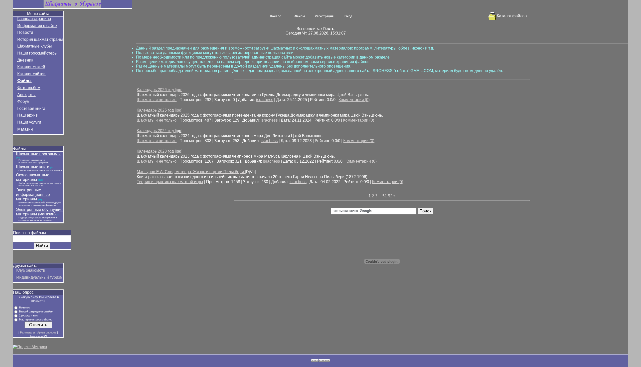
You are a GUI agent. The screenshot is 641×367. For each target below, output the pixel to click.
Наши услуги (29, 122)
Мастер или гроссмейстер (35, 319)
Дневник (25, 60)
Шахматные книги (32, 167)
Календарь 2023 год (156, 151)
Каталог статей (31, 67)
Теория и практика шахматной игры (170, 182)
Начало (275, 16)
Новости (25, 32)
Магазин (25, 129)
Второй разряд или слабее (36, 311)
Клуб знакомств (30, 270)
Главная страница (34, 19)
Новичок (24, 307)
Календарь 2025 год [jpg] (159, 110)
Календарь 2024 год (156, 131)
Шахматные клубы (34, 46)
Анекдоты (26, 95)
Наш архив (27, 115)
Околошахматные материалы (32, 177)
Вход (348, 16)
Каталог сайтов (31, 74)
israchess (264, 100)
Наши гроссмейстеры (37, 53)
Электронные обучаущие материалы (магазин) (39, 211)
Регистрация (324, 16)
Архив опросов (46, 332)
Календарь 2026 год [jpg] (159, 90)
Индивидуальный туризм (39, 277)
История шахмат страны (40, 39)
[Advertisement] (382, 311)
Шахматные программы (38, 154)
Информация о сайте (37, 26)
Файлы (24, 81)
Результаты (27, 332)
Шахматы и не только (157, 100)
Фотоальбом (28, 88)
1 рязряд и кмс (28, 315)
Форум (23, 101)
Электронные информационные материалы (33, 194)
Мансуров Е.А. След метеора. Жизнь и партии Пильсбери (191, 172)
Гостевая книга (31, 108)
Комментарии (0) (354, 100)
